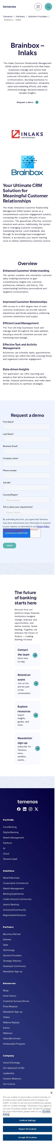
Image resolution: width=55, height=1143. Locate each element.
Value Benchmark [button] (12, 1038)
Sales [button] (5, 944)
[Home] (9, 6)
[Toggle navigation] (38, 6)
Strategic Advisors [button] (12, 960)
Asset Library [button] (9, 995)
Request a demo (25, 102)
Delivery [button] (7, 939)
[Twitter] (36, 809)
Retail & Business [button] (11, 877)
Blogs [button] (6, 990)
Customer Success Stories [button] (16, 1000)
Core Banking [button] (10, 826)
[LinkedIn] (25, 809)
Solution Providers (37, 16)
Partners (20, 16)
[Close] (51, 1092)
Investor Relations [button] (12, 1078)
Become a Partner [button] (12, 934)
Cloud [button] (6, 853)
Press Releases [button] (10, 1006)
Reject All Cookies (27, 1129)
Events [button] (6, 1027)
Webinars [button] (7, 1033)
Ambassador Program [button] (14, 1043)
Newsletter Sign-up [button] (12, 971)
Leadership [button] (8, 1073)
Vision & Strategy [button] (11, 1062)
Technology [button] (9, 950)
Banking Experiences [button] (13, 893)
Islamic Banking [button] (11, 904)
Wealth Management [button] (13, 837)
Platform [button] (7, 842)
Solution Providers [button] (12, 955)
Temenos (7, 16)
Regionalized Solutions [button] (14, 915)
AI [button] (4, 848)
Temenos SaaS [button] (10, 858)
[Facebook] (19, 809)
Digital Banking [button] (10, 832)
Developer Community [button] (14, 966)
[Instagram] (31, 809)
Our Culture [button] (9, 1083)
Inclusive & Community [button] (14, 909)
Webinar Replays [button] (11, 1022)
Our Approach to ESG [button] (13, 1067)
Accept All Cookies (27, 1137)
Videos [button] (6, 1017)
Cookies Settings (27, 1120)
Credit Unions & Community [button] (17, 899)
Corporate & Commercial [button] (15, 883)
